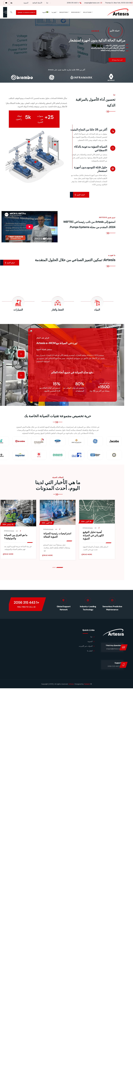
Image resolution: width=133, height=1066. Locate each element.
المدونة (26, 3)
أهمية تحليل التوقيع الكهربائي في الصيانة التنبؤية (93, 535)
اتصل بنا (54, 12)
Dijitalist (87, 684)
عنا (47, 3)
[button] (59, 567)
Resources (75, 12)
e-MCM (9, 354)
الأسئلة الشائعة (37, 3)
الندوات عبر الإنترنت (85, 646)
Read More (87, 554)
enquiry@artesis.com (92, 3)
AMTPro (9, 375)
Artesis (85, 528)
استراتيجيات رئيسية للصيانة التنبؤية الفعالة (57, 535)
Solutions (87, 12)
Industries (63, 12)
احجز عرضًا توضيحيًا (117, 60)
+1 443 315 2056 (73, 3)
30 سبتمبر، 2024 (7, 524)
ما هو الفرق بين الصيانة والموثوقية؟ (15, 536)
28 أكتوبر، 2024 (86, 522)
